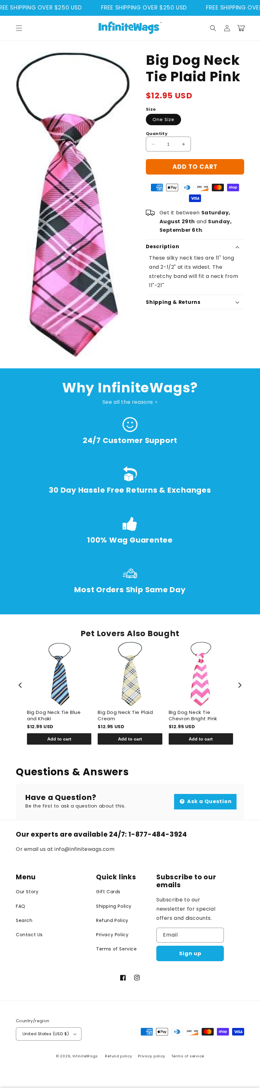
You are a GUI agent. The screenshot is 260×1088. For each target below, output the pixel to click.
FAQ (20, 906)
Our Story (27, 891)
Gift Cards (108, 891)
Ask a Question (209, 801)
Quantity (156, 134)
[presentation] (20, 685)
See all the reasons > (130, 402)
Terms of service (187, 1056)
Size (151, 109)
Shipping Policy (114, 906)
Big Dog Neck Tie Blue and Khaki (54, 715)
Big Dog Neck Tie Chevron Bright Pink (193, 715)
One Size (163, 119)
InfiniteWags (85, 1056)
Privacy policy (151, 1056)
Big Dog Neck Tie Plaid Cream (125, 715)
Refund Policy (112, 920)
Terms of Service (116, 949)
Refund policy (118, 1056)
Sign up (190, 953)
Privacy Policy (112, 934)
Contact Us (29, 934)
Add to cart (59, 738)
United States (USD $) (46, 1034)
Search (24, 920)
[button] (19, 28)
